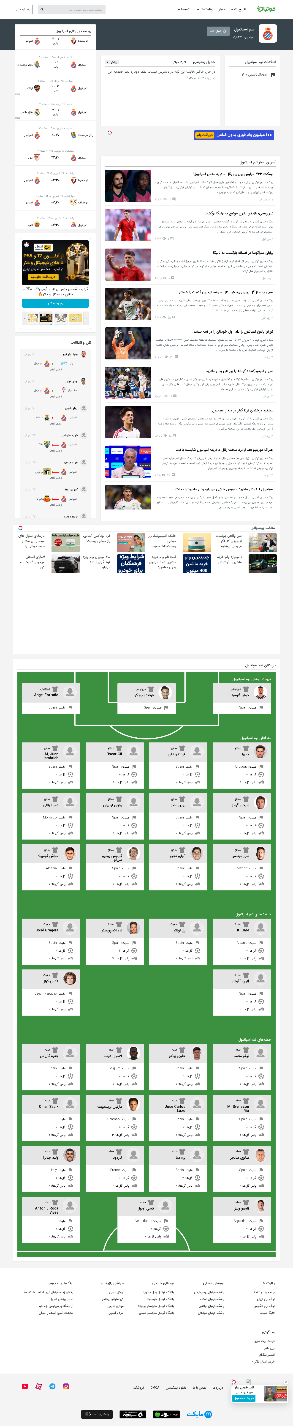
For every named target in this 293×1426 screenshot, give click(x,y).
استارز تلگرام (267, 1354)
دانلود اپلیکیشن (176, 1387)
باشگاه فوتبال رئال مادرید (158, 1292)
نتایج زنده (238, 9)
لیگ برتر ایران (266, 1299)
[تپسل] (26, 244)
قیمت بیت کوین (264, 1341)
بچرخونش (55, 303)
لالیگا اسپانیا (267, 1312)
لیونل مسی (116, 1292)
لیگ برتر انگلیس (264, 1305)
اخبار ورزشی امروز (62, 1299)
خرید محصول (243, 1398)
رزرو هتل (269, 1347)
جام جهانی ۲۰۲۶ (264, 1292)
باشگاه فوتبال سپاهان (211, 1312)
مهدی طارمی (115, 1305)
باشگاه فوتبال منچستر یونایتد (156, 1305)
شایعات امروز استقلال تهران (56, 1312)
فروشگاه (138, 1387)
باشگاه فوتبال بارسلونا (160, 1299)
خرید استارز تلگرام (263, 1361)
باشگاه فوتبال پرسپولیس (209, 1292)
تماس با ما (199, 1387)
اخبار (222, 9)
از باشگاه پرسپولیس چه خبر (56, 1305)
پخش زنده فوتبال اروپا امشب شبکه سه (48, 1292)
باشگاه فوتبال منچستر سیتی (156, 1312)
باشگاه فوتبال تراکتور (211, 1305)
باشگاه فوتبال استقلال (211, 1299)
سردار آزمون (116, 1312)
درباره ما (218, 1387)
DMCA (154, 1387)
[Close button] (286, 1382)
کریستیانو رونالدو (113, 1299)
